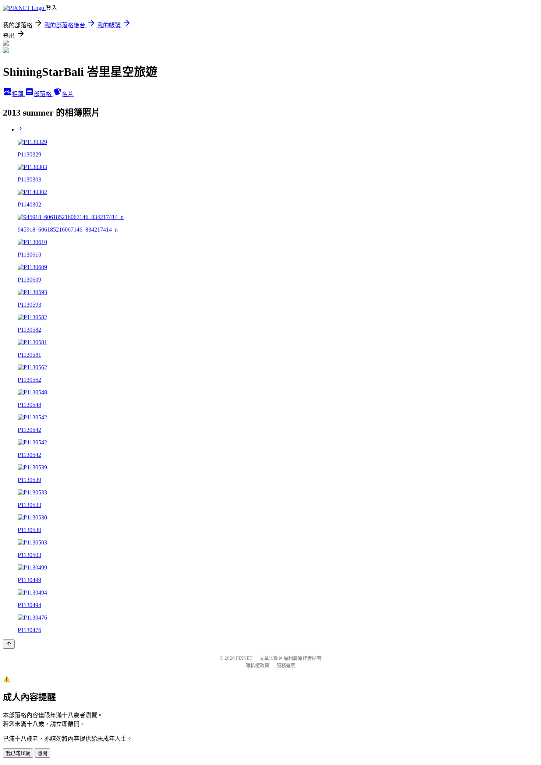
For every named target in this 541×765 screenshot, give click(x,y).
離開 (42, 753)
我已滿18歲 (18, 753)
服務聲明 (286, 665)
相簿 (18, 94)
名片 (68, 94)
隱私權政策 (257, 665)
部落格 (43, 94)
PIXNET (244, 658)
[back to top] (9, 644)
